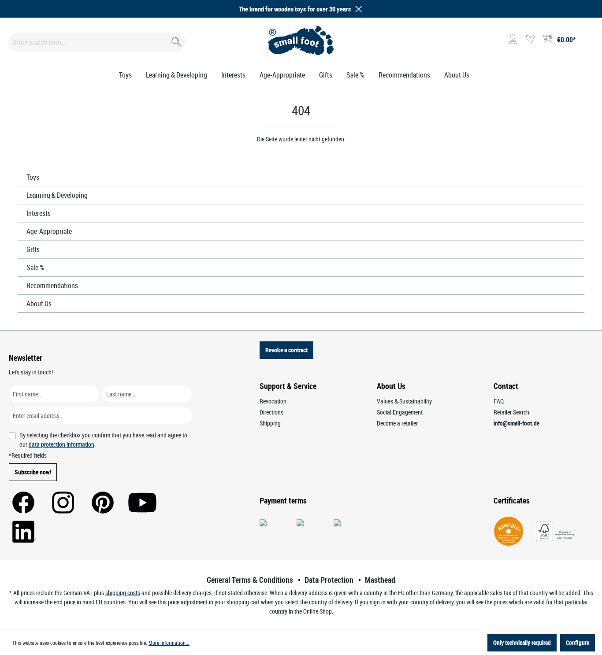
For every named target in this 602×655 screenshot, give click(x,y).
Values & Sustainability (404, 401)
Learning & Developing (57, 195)
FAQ (499, 401)
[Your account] (512, 39)
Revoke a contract (286, 350)
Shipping (270, 423)
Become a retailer (397, 423)
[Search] (175, 40)
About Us (39, 303)
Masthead (380, 579)
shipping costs (122, 592)
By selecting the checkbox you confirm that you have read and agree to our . (103, 439)
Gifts (33, 249)
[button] (357, 9)
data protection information (61, 444)
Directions (271, 412)
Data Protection (329, 579)
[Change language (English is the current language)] (586, 42)
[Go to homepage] (300, 41)
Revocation (273, 401)
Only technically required (522, 642)
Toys (32, 177)
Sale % (35, 267)
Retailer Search (511, 412)
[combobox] (97, 42)
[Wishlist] (530, 39)
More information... (169, 642)
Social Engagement (400, 412)
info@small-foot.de (516, 423)
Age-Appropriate (49, 231)
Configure (577, 642)
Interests (38, 213)
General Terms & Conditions (250, 579)
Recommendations (52, 285)
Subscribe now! (33, 472)
